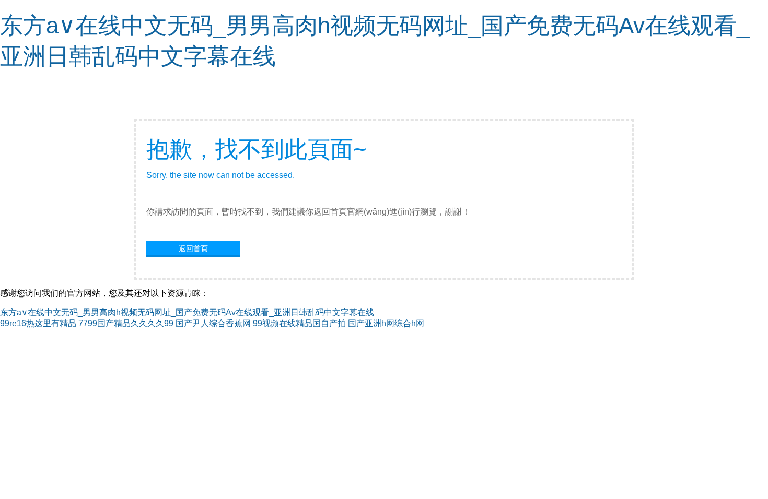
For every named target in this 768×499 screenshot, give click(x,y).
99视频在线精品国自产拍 (299, 323)
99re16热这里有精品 (38, 323)
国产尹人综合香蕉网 (213, 323)
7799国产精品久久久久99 (125, 323)
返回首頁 (193, 248)
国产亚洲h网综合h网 (386, 323)
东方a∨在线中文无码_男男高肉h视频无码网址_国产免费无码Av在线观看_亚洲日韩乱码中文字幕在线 (187, 312)
